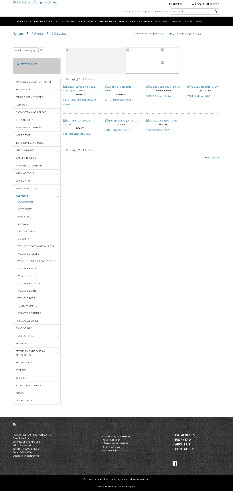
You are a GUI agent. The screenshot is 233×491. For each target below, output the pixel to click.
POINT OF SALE (24, 328)
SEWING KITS (23, 343)
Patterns (37, 33)
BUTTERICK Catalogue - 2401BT (77, 134)
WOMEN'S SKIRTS (27, 290)
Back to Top (213, 157)
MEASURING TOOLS (26, 188)
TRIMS (199, 21)
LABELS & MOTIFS (25, 150)
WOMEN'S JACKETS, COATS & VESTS (36, 261)
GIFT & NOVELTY (24, 119)
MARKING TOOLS (25, 173)
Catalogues (144, 11)
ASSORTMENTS (24, 400)
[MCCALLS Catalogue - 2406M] (163, 87)
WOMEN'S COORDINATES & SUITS (35, 246)
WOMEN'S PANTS (26, 268)
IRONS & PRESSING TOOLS (30, 142)
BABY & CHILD (24, 216)
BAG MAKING (23, 89)
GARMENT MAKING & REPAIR (31, 112)
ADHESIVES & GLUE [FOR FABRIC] (33, 81)
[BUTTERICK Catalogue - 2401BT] (80, 122)
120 (199, 33)
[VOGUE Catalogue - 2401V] (163, 121)
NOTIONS (176, 21)
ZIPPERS (20, 377)
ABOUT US (182, 444)
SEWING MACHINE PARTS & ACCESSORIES (30, 353)
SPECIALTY (23, 238)
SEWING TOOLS (24, 362)
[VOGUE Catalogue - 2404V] (204, 87)
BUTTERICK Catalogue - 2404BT (119, 100)
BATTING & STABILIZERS (46, 21)
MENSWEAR (23, 223)
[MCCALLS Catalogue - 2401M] (122, 121)
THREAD (189, 21)
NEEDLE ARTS (162, 21)
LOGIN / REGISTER (206, 4)
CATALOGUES (25, 201)
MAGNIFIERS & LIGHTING (29, 165)
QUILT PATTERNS (26, 231)
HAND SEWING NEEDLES (29, 127)
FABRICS (123, 21)
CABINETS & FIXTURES (29, 313)
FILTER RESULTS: (28, 64)
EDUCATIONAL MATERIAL (29, 385)
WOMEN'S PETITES (27, 276)
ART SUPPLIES (24, 21)
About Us (129, 11)
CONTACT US (184, 449)
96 (190, 33)
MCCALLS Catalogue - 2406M (158, 96)
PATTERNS (22, 196)
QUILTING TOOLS (25, 335)
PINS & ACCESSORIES (27, 320)
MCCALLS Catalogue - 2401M (117, 130)
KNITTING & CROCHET (141, 21)
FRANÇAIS (175, 4)
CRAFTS (92, 21)
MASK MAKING (23, 180)
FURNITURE (22, 104)
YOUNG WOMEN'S (27, 305)
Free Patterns (162, 11)
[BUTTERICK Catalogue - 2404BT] (122, 89)
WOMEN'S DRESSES (28, 253)
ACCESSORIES (25, 209)
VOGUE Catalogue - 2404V (199, 96)
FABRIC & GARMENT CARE (29, 97)
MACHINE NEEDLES (26, 158)
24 (174, 33)
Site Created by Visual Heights (116, 487)
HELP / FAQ (183, 440)
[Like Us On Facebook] (175, 463)
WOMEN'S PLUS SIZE (28, 283)
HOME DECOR (23, 135)
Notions (18, 33)
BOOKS (20, 393)
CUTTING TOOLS (107, 21)
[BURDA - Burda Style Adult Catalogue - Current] (80, 89)
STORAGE (21, 370)
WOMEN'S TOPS (26, 298)
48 (182, 33)
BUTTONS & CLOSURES (73, 21)
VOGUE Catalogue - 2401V (157, 130)
